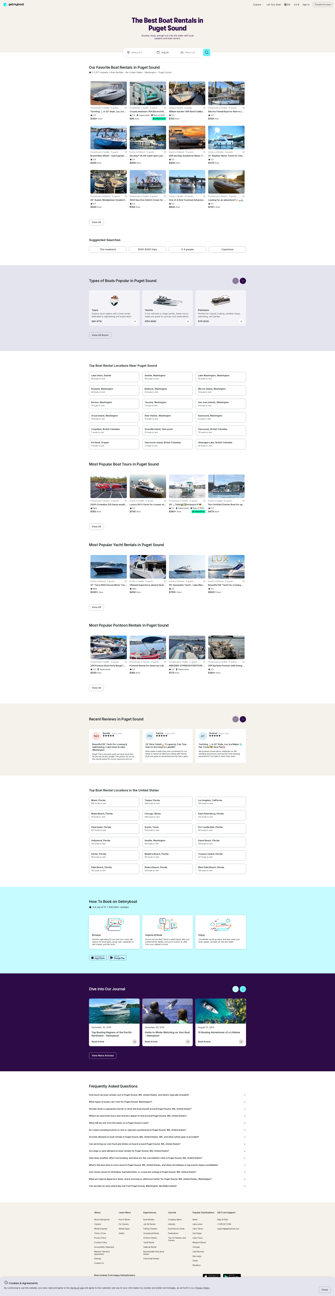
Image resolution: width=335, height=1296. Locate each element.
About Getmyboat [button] (101, 1219)
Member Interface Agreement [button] (102, 1252)
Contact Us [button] (99, 1263)
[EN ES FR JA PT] (287, 4)
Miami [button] (195, 1219)
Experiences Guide (176, 1229)
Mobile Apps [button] (124, 1229)
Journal (172, 1212)
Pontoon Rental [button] (150, 1238)
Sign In (306, 4)
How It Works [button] (124, 1219)
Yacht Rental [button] (148, 1242)
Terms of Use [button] (77, 1288)
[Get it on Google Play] (117, 958)
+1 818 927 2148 (224, 1224)
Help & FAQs (222, 1219)
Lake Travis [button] (198, 1238)
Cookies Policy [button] (100, 1242)
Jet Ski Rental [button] (149, 1224)
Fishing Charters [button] (150, 1229)
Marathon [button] (197, 1265)
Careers (97, 1224)
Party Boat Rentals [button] (151, 1258)
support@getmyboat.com (228, 1229)
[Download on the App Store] (98, 958)
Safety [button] (121, 1233)
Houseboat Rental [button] (151, 1233)
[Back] (235, 281)
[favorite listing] (126, 108)
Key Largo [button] (197, 1256)
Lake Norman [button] (198, 1251)
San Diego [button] (197, 1233)
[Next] (243, 281)
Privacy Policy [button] (202, 1288)
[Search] (206, 52)
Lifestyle (171, 1224)
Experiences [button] (149, 1212)
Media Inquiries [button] (100, 1229)
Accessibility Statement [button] (104, 1247)
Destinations (173, 1233)
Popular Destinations (203, 1212)
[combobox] (139, 52)
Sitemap (97, 1258)
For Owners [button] (124, 1224)
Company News (175, 1219)
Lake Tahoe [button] (198, 1229)
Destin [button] (195, 1260)
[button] (274, 4)
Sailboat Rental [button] (149, 1247)
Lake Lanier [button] (198, 1224)
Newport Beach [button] (199, 1242)
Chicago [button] (196, 1247)
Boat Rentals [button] (148, 1219)
